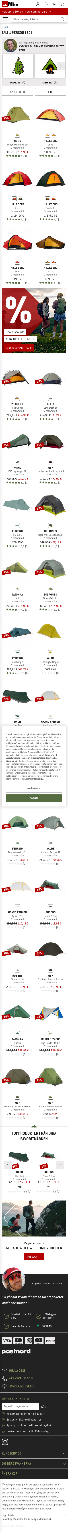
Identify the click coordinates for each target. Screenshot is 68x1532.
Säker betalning (20, 1326)
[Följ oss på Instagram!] (8, 1442)
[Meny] (5, 19)
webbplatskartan (14, 1519)
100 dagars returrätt (49, 1316)
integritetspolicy (35, 779)
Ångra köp (9, 1473)
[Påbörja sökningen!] (62, 19)
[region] (34, 766)
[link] (18, 69)
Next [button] (61, 66)
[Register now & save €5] (34, 1233)
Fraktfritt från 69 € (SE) (21, 1316)
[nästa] (60, 1165)
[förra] (8, 1165)
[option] (18, 69)
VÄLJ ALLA (34, 798)
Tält (6, 27)
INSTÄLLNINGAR (33, 788)
